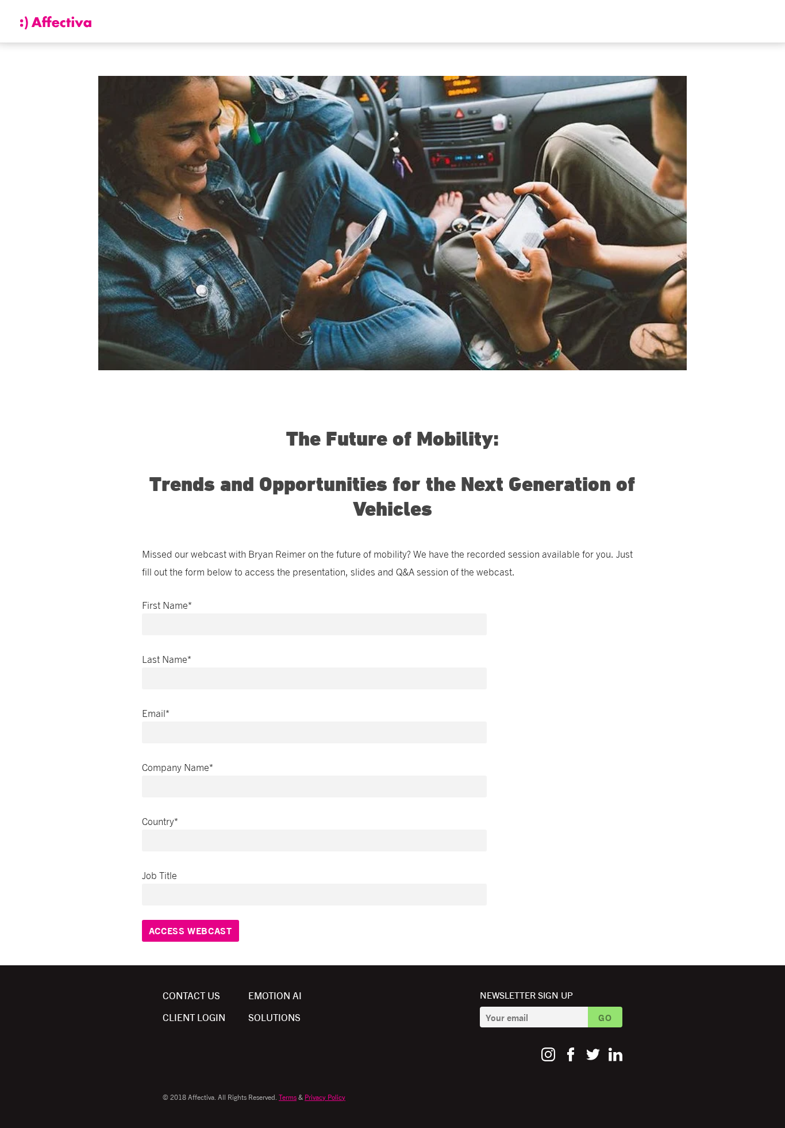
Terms (288, 1096)
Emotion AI (275, 995)
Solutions (274, 1017)
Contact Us (191, 995)
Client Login (194, 1017)
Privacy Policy (325, 1096)
